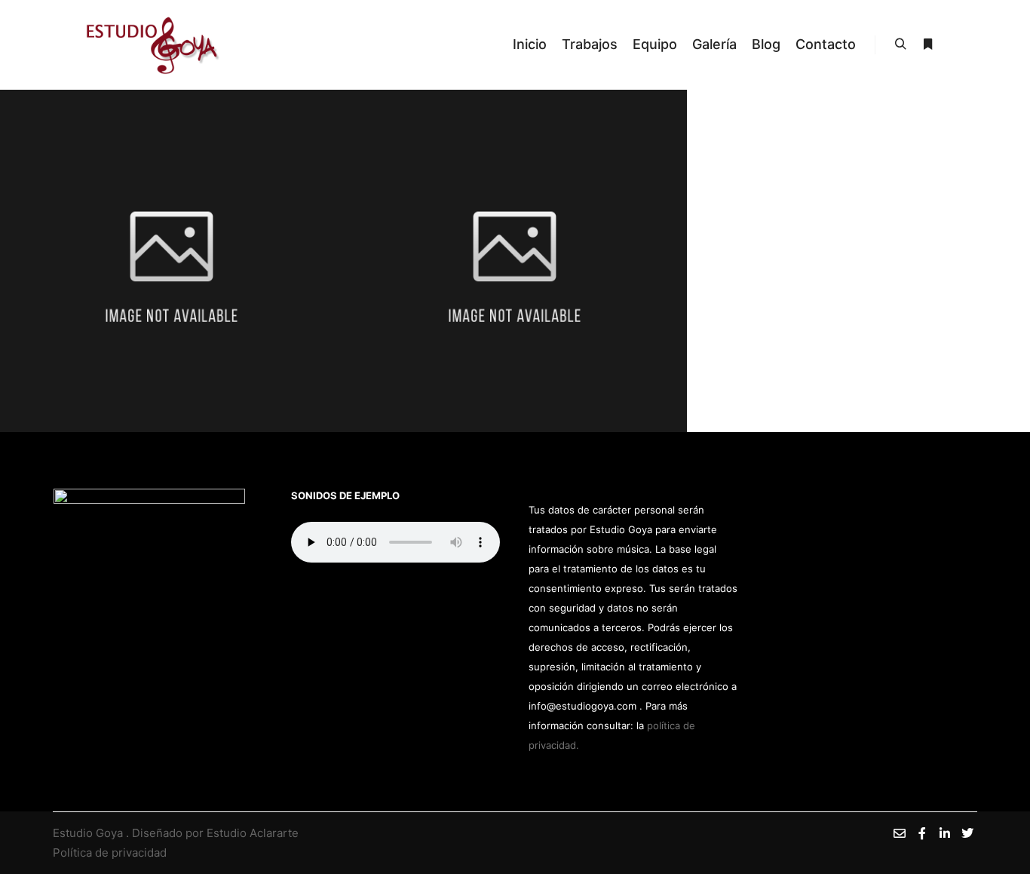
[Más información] (927, 44)
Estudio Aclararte (253, 833)
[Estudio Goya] (153, 45)
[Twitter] (967, 833)
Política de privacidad (110, 852)
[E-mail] (899, 833)
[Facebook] (922, 833)
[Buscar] (900, 44)
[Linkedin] (945, 833)
